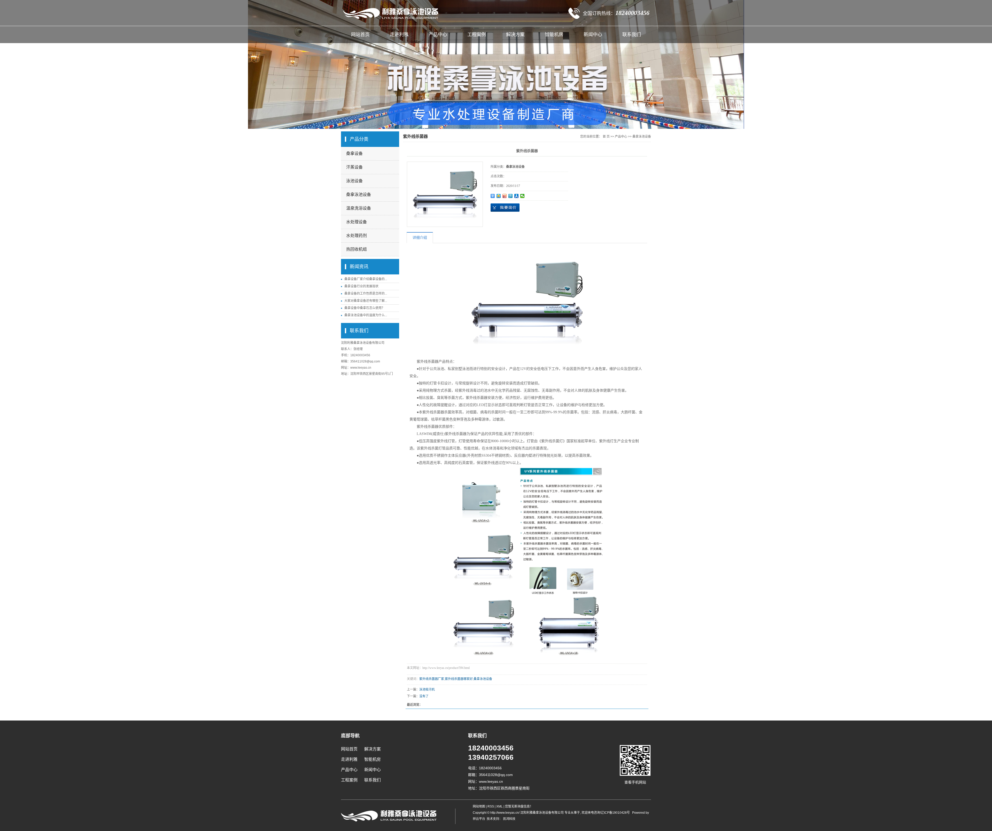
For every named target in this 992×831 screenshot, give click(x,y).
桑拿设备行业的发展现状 (361, 286)
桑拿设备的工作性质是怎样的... (365, 293)
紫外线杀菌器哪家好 (459, 679)
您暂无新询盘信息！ (519, 806)
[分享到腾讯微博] (510, 196)
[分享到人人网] (516, 196)
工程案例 (476, 34)
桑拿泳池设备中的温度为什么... (365, 315)
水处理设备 (356, 222)
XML (499, 806)
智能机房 (554, 34)
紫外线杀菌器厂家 (431, 679)
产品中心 (438, 34)
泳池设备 (354, 181)
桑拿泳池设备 (358, 194)
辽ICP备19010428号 (615, 812)
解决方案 (515, 34)
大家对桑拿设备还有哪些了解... (365, 301)
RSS (490, 806)
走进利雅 (399, 34)
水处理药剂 (356, 235)
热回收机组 (356, 249)
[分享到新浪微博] (504, 196)
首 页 (606, 136)
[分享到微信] (522, 196)
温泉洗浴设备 (358, 208)
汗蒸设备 (354, 167)
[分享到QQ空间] (499, 196)
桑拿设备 (354, 153)
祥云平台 (479, 819)
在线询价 (505, 207)
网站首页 (360, 34)
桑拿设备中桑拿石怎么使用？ (364, 308)
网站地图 (479, 806)
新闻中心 (593, 34)
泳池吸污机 (427, 689)
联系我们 (631, 34)
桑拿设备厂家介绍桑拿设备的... (365, 279)
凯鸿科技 (508, 819)
